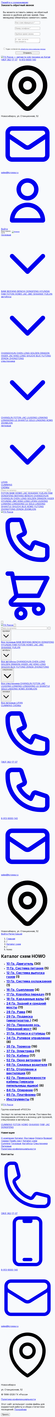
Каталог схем (13, 944)
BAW (4, 291)
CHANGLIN (7, 417)
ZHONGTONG (16, 358)
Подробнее (20, 1409)
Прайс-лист (15, 1140)
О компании (7, 1138)
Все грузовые (8, 642)
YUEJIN (48, 294)
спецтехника (7, 670)
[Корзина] (27, 619)
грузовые (6, 631)
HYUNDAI (44, 291)
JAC (25, 294)
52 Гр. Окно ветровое (23, 1060)
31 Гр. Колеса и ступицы (25, 1033)
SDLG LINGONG (37, 420)
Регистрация (15, 934)
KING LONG (19, 355)
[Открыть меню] (2, 622)
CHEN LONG (23, 353)
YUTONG (46, 355)
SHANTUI (23, 420)
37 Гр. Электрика (20, 1051)
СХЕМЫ (5, 487)
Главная (10, 938)
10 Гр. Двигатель (19, 964)
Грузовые (16, 1143)
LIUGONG (32, 417)
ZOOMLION (7, 423)
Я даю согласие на (26, 49)
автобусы (6, 650)
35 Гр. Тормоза (18, 1046)
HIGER (5, 355)
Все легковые (8, 702)
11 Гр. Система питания (25, 968)
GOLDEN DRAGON (40, 353)
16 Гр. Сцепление (20, 990)
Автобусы (27, 1143)
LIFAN (4, 482)
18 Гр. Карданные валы (25, 999)
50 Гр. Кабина (17, 1055)
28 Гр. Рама (15, 1012)
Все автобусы (9, 661)
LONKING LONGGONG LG (15, 503)
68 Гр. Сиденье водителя (26, 1065)
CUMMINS (6, 484)
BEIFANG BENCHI (16, 291)
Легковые (6, 1146)
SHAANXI (38, 294)
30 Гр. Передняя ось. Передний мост (23, 1027)
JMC (30, 294)
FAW (4, 294)
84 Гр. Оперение (19, 1090)
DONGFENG (32, 291)
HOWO (19, 294)
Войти (4, 934)
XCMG (49, 420)
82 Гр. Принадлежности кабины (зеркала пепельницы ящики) (26, 1081)
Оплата (39, 1138)
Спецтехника (40, 1143)
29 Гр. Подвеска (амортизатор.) (19, 1018)
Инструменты (17, 1099)
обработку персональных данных (33, 49)
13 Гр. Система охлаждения (29, 981)
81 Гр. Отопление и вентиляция (21, 1071)
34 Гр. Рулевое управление (28, 1038)
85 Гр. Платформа (21, 1095)
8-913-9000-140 (27, 59)
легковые (6, 692)
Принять (5, 1415)
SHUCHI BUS (33, 355)
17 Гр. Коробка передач (25, 994)
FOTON (11, 294)
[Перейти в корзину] (15, 231)
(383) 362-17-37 (9, 59)
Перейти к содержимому (14, 2)
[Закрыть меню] (15, 625)
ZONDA (5, 358)
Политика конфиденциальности (18, 1148)
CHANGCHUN (9, 353)
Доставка (29, 1138)
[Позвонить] (27, 565)
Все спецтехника (10, 683)
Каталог (19, 1138)
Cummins (5, 1143)
